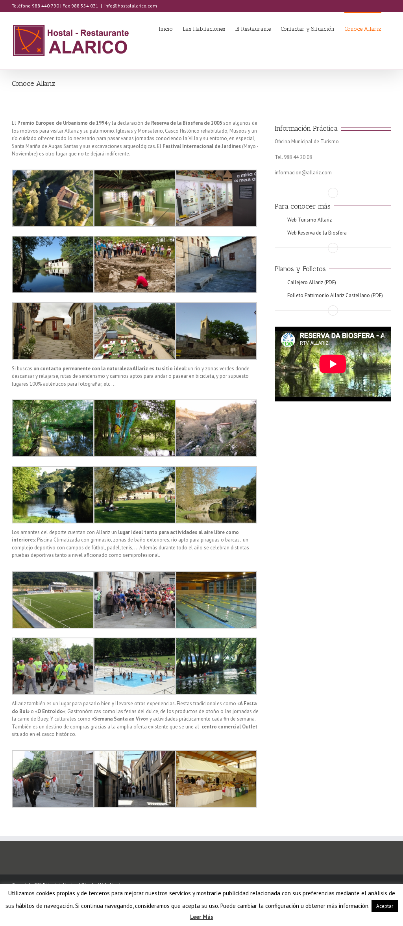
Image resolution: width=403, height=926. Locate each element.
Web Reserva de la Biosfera (317, 232)
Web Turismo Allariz (309, 219)
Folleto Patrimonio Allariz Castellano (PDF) (335, 295)
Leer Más (201, 916)
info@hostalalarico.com (130, 6)
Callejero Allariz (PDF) (311, 282)
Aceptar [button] (384, 906)
